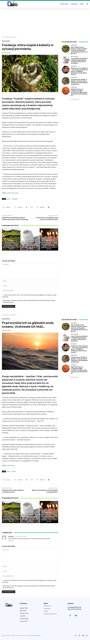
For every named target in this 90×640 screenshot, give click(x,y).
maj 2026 (22, 616)
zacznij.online (36, 635)
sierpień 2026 (24, 608)
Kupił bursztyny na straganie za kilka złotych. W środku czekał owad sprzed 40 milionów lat (79, 92)
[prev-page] (3, 253)
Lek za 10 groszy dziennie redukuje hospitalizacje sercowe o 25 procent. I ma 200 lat (30, 246)
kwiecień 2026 (24, 618)
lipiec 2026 (23, 610)
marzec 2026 (23, 621)
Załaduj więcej (74, 99)
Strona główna (5, 37)
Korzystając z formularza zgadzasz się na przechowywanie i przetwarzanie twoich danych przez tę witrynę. (29, 301)
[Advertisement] (45, 21)
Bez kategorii (29, 242)
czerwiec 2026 (24, 613)
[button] (87, 4)
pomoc (8, 199)
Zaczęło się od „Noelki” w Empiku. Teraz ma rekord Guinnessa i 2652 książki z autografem (79, 82)
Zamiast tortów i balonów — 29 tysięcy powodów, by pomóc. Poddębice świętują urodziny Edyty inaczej (49, 246)
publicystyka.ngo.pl (13, 193)
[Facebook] (70, 615)
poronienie (14, 199)
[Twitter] (86, 635)
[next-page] (6, 253)
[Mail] (75, 615)
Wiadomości (13, 37)
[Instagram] (79, 635)
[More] (48, 207)
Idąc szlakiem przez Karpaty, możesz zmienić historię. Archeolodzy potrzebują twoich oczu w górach (11, 246)
